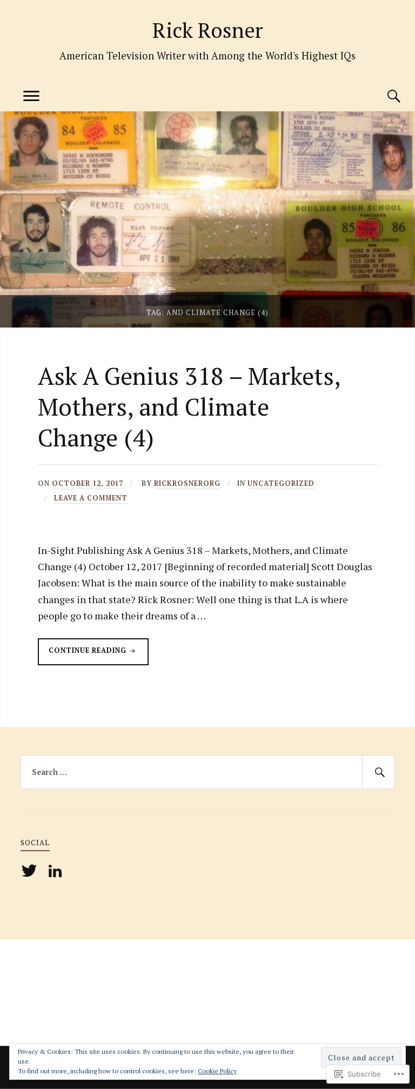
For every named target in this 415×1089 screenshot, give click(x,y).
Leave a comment (91, 498)
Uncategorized (280, 483)
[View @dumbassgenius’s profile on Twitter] (31, 870)
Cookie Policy (217, 1071)
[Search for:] (207, 772)
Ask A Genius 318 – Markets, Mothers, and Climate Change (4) (189, 407)
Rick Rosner (207, 30)
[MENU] (31, 96)
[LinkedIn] (57, 870)
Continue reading (83, 655)
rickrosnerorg (187, 483)
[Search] (383, 96)
